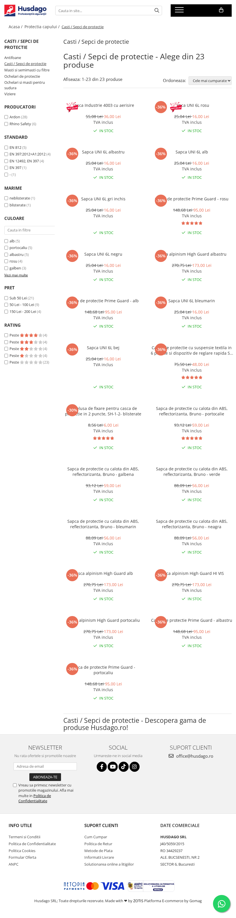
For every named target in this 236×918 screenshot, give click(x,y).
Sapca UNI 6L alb (192, 152)
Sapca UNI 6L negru (103, 254)
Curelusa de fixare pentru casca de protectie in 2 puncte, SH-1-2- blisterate (103, 411)
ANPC (13, 864)
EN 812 (15, 147)
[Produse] (180, 11)
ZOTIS (138, 900)
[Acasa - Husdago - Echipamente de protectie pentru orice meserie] (25, 10)
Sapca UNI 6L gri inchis (103, 199)
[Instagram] (135, 767)
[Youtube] (113, 767)
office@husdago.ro (194, 756)
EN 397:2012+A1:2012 (27, 154)
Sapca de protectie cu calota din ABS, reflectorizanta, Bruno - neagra (192, 523)
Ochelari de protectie (22, 76)
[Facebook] (102, 767)
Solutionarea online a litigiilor (109, 864)
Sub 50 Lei (18, 298)
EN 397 (15, 167)
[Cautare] (157, 10)
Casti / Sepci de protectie (25, 63)
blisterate (17, 205)
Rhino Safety (20, 123)
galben (15, 268)
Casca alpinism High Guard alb (103, 573)
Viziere (10, 93)
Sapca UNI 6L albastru (103, 152)
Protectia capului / (42, 26)
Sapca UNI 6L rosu (191, 105)
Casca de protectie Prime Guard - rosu (192, 199)
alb (12, 241)
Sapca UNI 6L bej (103, 347)
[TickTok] (124, 767)
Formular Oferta (22, 857)
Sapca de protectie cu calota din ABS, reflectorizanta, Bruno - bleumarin (103, 523)
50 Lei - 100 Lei (21, 304)
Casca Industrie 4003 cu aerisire (103, 105)
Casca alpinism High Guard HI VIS (191, 573)
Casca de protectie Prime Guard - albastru (191, 620)
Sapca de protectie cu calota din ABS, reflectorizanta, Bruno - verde (192, 471)
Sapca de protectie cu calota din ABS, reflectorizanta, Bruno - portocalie (192, 411)
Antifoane (12, 57)
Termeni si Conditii (24, 836)
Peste (14, 335)
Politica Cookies (22, 850)
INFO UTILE (20, 825)
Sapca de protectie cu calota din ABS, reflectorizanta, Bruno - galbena (103, 471)
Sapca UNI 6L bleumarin (191, 300)
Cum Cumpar (95, 836)
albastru (16, 254)
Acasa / (16, 26)
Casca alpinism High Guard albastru (192, 254)
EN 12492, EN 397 (24, 161)
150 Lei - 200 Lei (22, 311)
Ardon (14, 116)
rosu (13, 261)
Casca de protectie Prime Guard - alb (103, 300)
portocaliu (18, 247)
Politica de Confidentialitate (34, 798)
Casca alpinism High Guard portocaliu (103, 620)
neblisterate (19, 198)
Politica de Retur (98, 843)
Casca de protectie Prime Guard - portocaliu (103, 669)
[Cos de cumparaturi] (221, 10)
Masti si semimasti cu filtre (27, 70)
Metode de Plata (98, 850)
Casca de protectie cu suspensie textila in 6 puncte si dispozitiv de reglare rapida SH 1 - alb (192, 350)
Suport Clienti (101, 825)
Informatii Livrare (99, 857)
